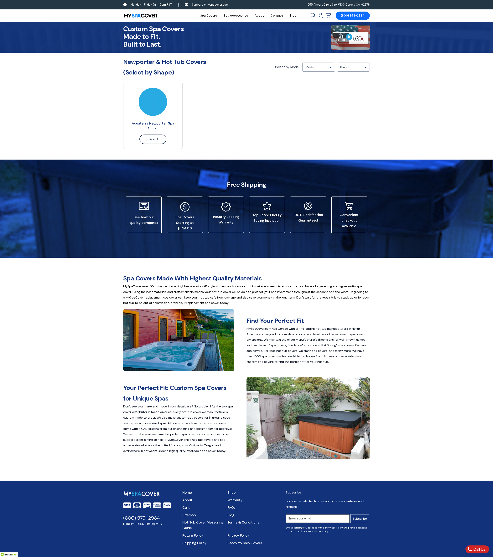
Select (153, 139)
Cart (186, 507)
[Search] (313, 15)
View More (153, 101)
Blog (293, 15)
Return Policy (192, 535)
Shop (231, 492)
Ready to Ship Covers (244, 543)
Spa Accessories (236, 15)
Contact (277, 15)
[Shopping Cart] (328, 15)
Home (187, 492)
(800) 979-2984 (353, 16)
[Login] (321, 15)
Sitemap (189, 515)
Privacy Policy (238, 535)
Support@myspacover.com (210, 5)
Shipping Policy (194, 543)
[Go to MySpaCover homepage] (140, 15)
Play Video (350, 37)
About (259, 15)
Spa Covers (208, 15)
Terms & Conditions (243, 522)
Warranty (234, 500)
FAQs (231, 507)
